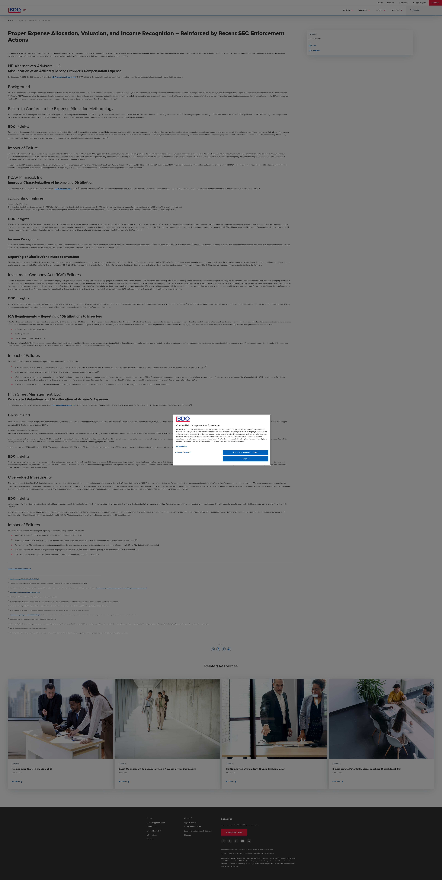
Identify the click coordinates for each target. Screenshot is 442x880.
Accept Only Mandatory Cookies (245, 452)
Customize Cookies (183, 452)
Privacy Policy (181, 446)
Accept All (245, 459)
